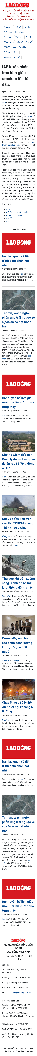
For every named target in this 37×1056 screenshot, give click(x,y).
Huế (4, 477)
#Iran (8, 209)
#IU (7, 221)
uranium (29, 116)
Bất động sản (10, 47)
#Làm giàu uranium (14, 215)
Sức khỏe (23, 47)
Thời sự (18, 37)
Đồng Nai (6, 536)
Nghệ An (6, 660)
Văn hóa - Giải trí (24, 42)
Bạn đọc (29, 37)
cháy (15, 545)
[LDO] (18, 243)
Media (27, 27)
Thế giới (7, 52)
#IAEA (9, 218)
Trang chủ (8, 27)
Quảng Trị (6, 596)
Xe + (16, 52)
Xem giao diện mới (12, 57)
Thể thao (8, 32)
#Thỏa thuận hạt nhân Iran (17, 212)
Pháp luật (8, 37)
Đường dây (16, 660)
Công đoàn (9, 42)
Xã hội (18, 27)
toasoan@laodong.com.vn (19, 992)
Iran (4, 102)
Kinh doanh (20, 32)
